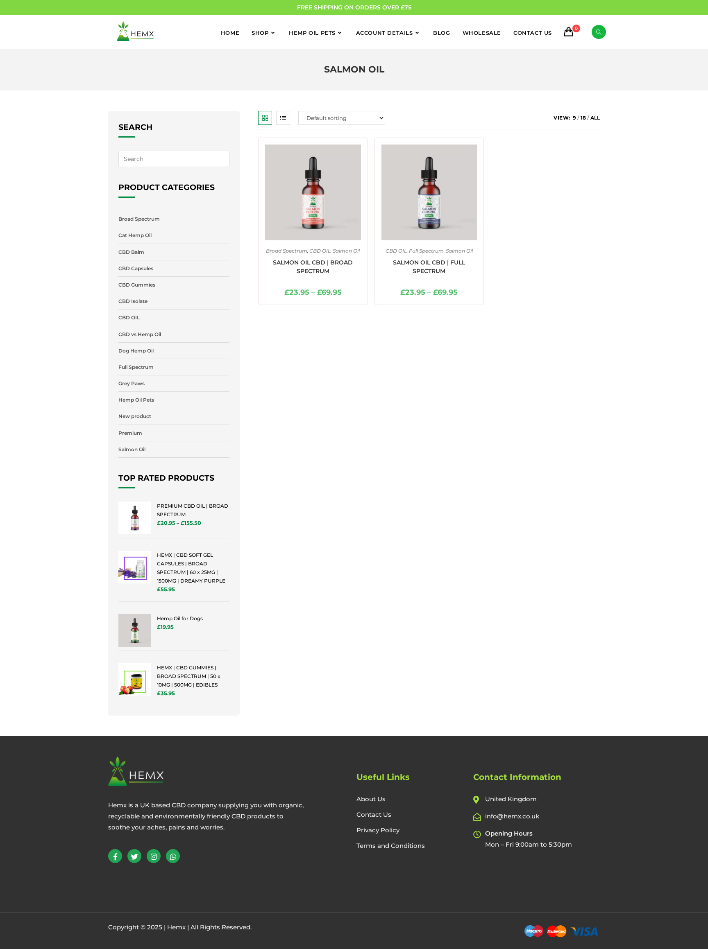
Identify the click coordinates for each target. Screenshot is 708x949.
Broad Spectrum (286, 251)
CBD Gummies (136, 285)
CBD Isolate (133, 301)
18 (583, 118)
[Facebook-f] (115, 856)
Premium (130, 433)
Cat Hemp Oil (135, 235)
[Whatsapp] (173, 856)
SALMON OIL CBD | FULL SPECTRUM (429, 267)
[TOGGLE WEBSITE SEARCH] (599, 32)
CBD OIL (320, 251)
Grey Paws (131, 383)
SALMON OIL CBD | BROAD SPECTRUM (313, 267)
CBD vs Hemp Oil (139, 334)
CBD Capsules (135, 268)
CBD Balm (131, 252)
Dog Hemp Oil (136, 351)
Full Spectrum (426, 251)
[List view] (283, 118)
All (595, 118)
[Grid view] (265, 118)
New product (134, 416)
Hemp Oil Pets (136, 400)
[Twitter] (134, 856)
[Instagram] (154, 856)
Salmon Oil (346, 251)
